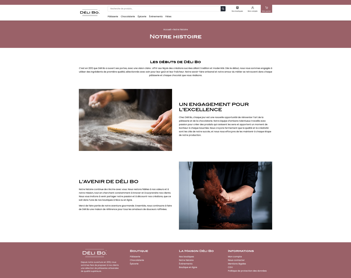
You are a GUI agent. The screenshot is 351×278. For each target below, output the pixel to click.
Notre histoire (186, 260)
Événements (156, 16)
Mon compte (235, 256)
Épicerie (142, 16)
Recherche (223, 8)
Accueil (167, 29)
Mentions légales (237, 263)
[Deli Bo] (90, 12)
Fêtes (168, 16)
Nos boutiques (186, 256)
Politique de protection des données (247, 270)
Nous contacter (236, 260)
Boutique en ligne (188, 267)
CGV (230, 267)
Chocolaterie (128, 16)
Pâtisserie (113, 16)
